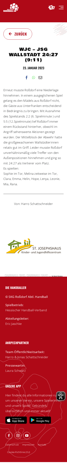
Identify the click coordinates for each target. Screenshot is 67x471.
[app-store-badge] (16, 418)
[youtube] (26, 435)
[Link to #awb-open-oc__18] (61, 7)
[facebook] (9, 435)
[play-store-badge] (40, 418)
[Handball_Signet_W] (11, 5)
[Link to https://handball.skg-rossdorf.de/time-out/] (51, 7)
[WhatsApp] (33, 77)
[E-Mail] (40, 77)
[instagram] (17, 435)
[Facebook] (26, 77)
